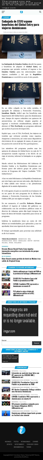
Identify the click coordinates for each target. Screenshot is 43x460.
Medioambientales (19, 447)
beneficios (23, 239)
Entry (30, 241)
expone (36, 241)
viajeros (18, 242)
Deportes (9, 444)
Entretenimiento (19, 444)
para (11, 242)
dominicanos (7, 241)
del (30, 239)
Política (16, 442)
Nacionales (8, 442)
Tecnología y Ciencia (32, 444)
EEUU (15, 241)
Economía (35, 442)
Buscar (4, 340)
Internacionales (25, 442)
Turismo (28, 447)
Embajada (22, 241)
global (5, 242)
